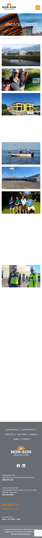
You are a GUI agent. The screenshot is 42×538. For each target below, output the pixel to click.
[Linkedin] (23, 466)
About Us (9, 434)
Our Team (21, 434)
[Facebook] (18, 466)
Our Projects (8, 38)
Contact (26, 439)
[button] (38, 7)
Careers (33, 434)
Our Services (12, 430)
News (16, 439)
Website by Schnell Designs (21, 534)
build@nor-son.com (10, 509)
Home (3, 38)
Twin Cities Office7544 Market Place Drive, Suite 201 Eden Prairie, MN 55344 (19, 490)
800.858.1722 (10, 504)
